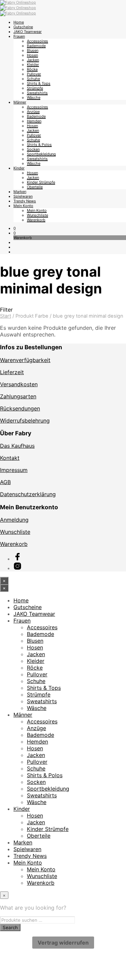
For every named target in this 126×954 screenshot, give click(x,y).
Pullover (34, 74)
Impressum (14, 470)
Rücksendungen (20, 408)
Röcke (32, 69)
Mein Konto (23, 205)
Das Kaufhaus (17, 445)
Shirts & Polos (39, 144)
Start (5, 316)
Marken (19, 191)
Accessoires (37, 41)
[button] (14, 228)
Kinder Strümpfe (41, 182)
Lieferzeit (12, 372)
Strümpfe (35, 88)
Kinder (19, 168)
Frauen (19, 36)
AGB (5, 482)
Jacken (33, 59)
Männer (19, 102)
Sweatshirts (37, 92)
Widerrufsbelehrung (25, 420)
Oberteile (35, 187)
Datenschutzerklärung (28, 494)
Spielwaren (23, 196)
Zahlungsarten (18, 396)
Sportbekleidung (41, 154)
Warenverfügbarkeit (25, 360)
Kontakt (9, 457)
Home (18, 22)
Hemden (34, 121)
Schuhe (33, 78)
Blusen (32, 50)
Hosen (32, 55)
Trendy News (24, 201)
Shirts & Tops (38, 83)
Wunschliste (37, 215)
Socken (33, 149)
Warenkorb (36, 219)
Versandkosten (19, 384)
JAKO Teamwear (27, 31)
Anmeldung (14, 519)
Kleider (33, 64)
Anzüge (33, 111)
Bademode (36, 45)
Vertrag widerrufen (63, 942)
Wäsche (33, 97)
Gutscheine (23, 27)
